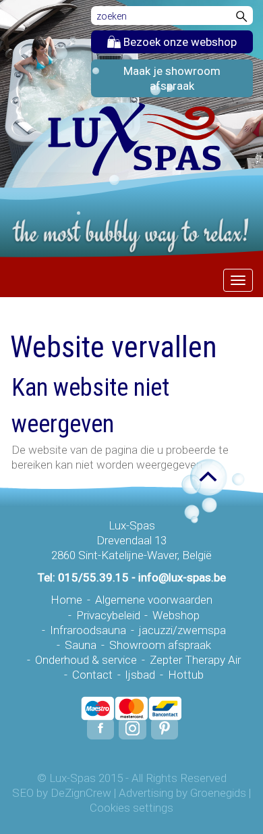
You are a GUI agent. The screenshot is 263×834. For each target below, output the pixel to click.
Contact (92, 674)
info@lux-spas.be (182, 577)
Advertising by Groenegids (182, 793)
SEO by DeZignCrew (61, 793)
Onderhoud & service (86, 660)
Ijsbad (140, 674)
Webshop (176, 615)
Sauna (80, 645)
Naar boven (200, 478)
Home (66, 599)
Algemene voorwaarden (153, 599)
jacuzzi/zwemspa (182, 630)
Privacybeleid (108, 615)
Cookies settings (131, 807)
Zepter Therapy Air (195, 660)
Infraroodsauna (88, 630)
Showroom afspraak (160, 645)
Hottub (186, 674)
